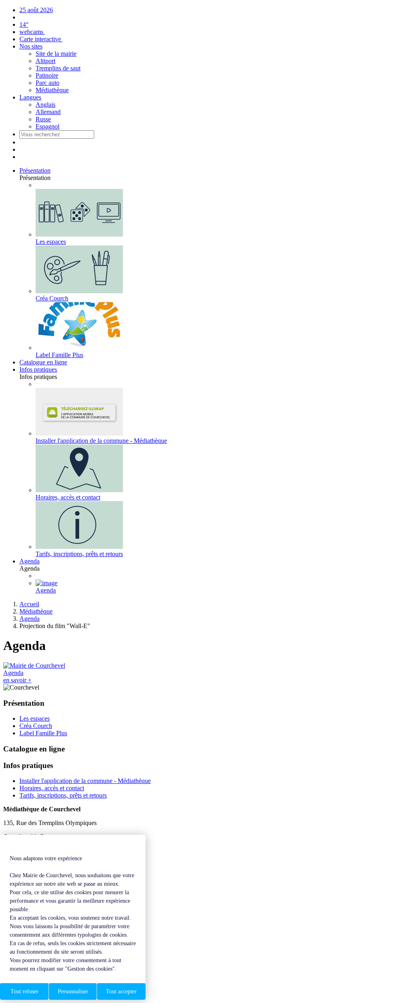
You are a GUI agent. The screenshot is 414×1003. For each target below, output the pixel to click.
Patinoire (47, 75)
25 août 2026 (36, 9)
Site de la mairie (56, 53)
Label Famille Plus (43, 733)
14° (23, 24)
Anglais (45, 104)
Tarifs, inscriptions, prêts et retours (63, 795)
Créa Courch (35, 725)
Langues (30, 97)
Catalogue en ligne (43, 362)
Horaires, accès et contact (51, 788)
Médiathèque (52, 90)
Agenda (29, 561)
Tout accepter (121, 991)
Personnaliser (73, 991)
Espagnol (47, 126)
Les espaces (34, 718)
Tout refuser (24, 991)
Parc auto (47, 82)
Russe (43, 119)
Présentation (35, 170)
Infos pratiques (38, 369)
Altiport (45, 60)
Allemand (48, 111)
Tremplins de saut (58, 68)
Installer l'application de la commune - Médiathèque (85, 780)
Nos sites (30, 46)
